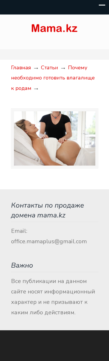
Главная (21, 67)
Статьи (49, 67)
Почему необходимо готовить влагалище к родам (53, 78)
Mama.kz (54, 29)
